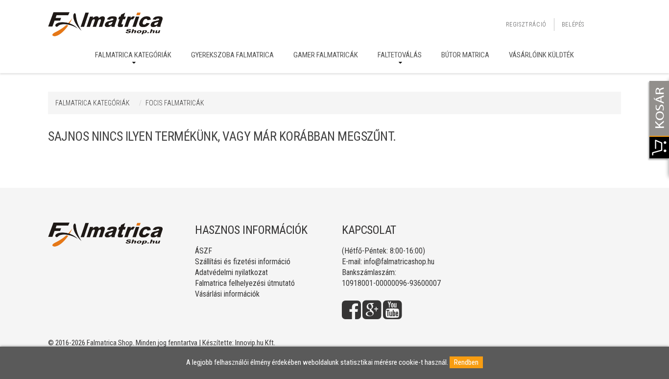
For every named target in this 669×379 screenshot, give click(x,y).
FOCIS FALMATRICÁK (174, 103)
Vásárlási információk (227, 294)
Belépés (573, 24)
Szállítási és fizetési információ (242, 261)
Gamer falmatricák (325, 55)
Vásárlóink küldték (541, 55)
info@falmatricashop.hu (399, 261)
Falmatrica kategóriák (133, 55)
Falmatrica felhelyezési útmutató (245, 283)
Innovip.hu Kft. (255, 342)
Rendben (466, 362)
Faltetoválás (400, 55)
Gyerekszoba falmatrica (232, 55)
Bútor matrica (465, 55)
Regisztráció (526, 24)
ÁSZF (203, 250)
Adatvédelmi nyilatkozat (231, 272)
